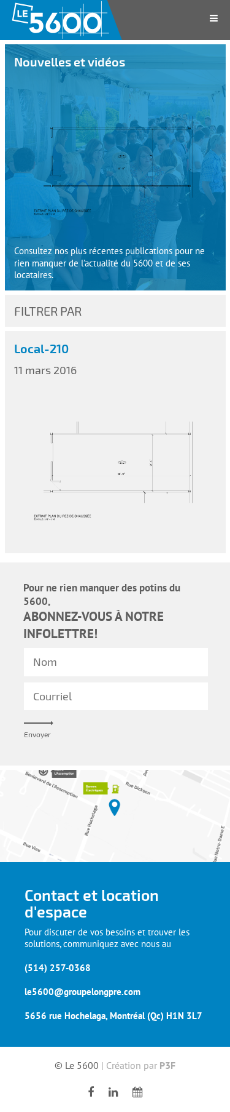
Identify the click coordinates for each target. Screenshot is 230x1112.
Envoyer (37, 734)
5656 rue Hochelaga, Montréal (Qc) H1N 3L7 (113, 1016)
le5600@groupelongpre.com (82, 992)
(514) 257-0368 (58, 968)
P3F (167, 1065)
